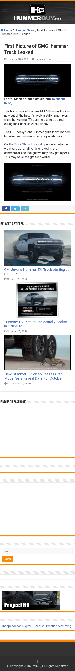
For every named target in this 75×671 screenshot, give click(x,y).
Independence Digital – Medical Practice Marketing (36, 626)
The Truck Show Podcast (26, 144)
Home (7, 30)
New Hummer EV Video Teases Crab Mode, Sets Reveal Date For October (33, 376)
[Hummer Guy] (37, 11)
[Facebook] (37, 661)
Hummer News (25, 30)
